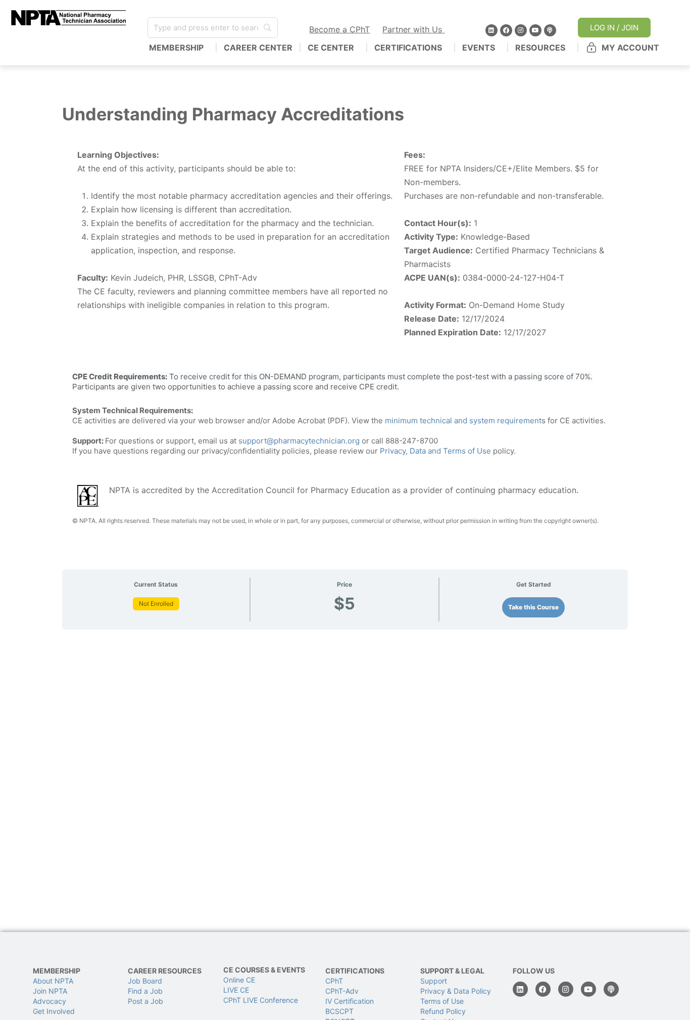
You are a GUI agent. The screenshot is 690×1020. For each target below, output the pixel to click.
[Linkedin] (491, 30)
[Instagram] (521, 30)
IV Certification (349, 1001)
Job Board (145, 981)
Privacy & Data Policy (455, 991)
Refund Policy (443, 1011)
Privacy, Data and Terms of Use (435, 451)
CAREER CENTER (258, 47)
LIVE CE (236, 990)
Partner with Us (413, 29)
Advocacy (49, 1001)
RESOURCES (540, 47)
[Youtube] (535, 30)
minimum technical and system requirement (463, 420)
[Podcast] (550, 30)
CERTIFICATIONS (408, 47)
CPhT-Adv (342, 991)
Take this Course (533, 607)
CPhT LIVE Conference (260, 1000)
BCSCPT (339, 1011)
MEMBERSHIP (176, 47)
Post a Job (145, 1001)
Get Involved (54, 1011)
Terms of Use (442, 1001)
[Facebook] (506, 30)
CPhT (334, 981)
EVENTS (478, 47)
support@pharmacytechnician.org (299, 441)
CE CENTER (331, 47)
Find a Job (145, 991)
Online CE (240, 979)
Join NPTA (50, 991)
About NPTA (53, 981)
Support (433, 981)
